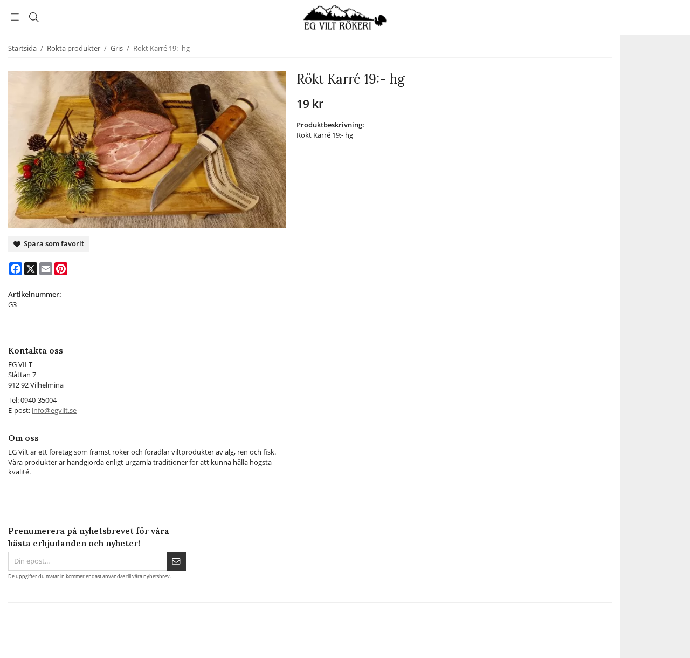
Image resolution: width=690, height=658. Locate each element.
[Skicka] (176, 561)
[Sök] (33, 17)
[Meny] (14, 17)
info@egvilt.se (54, 410)
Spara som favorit (52, 243)
